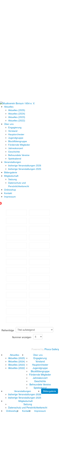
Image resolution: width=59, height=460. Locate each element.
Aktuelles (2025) (16, 110)
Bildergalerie (10, 172)
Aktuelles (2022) (16, 120)
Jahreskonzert (15, 148)
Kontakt (8, 193)
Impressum (10, 196)
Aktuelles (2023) (16, 117)
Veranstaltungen (12, 162)
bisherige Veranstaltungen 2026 (24, 165)
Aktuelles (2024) (16, 113)
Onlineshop (10, 189)
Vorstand (12, 131)
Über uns (9, 124)
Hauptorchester (16, 134)
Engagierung (14, 127)
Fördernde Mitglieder (19, 144)
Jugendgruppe (15, 138)
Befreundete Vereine (19, 155)
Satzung (12, 179)
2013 (5, 203)
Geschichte (14, 151)
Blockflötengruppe (17, 141)
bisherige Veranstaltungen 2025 (24, 169)
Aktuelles (8, 106)
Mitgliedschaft (11, 176)
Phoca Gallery (51, 349)
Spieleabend (14, 158)
